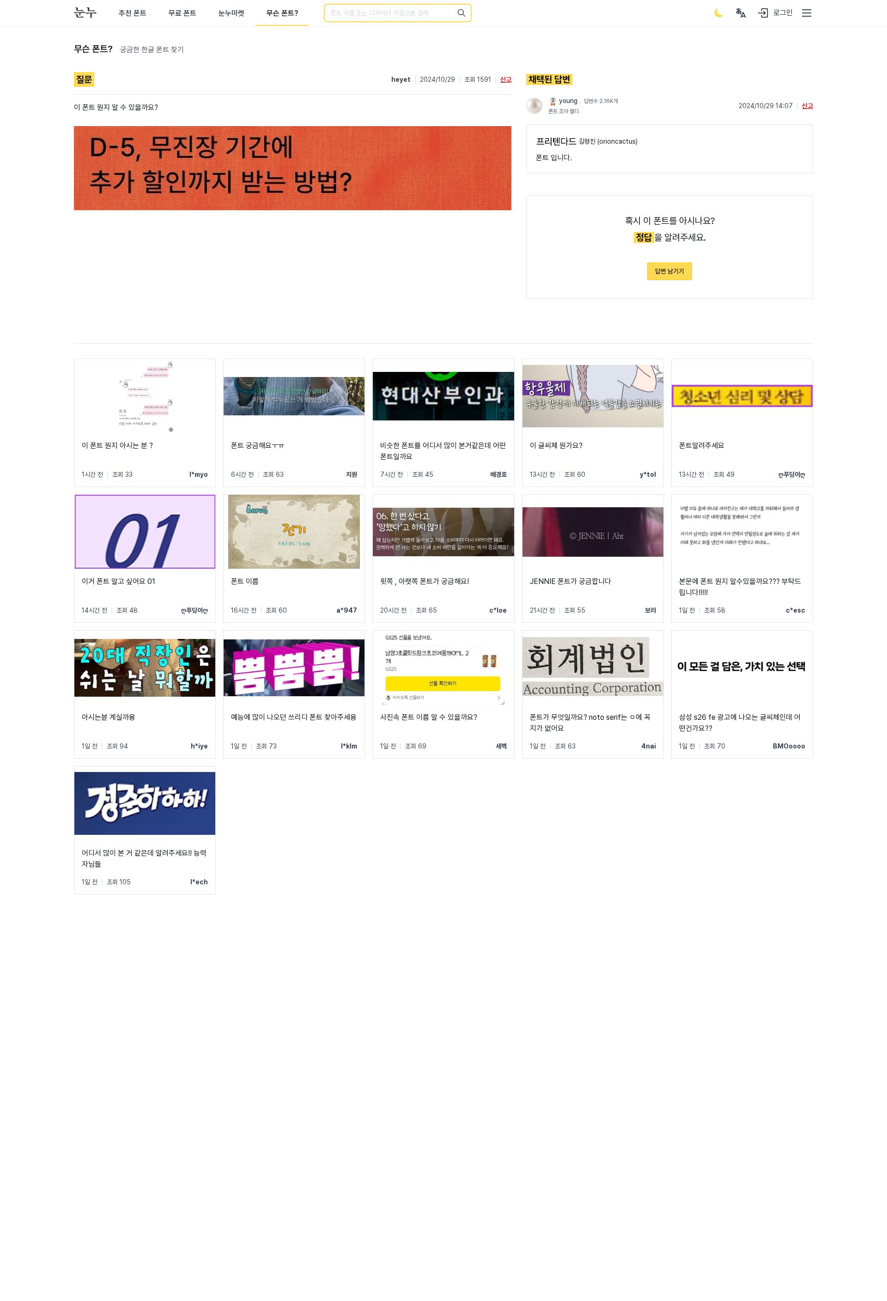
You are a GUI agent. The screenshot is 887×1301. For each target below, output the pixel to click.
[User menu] (741, 12)
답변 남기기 (669, 271)
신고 (505, 79)
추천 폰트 (132, 13)
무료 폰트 (182, 13)
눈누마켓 (231, 13)
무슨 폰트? (282, 13)
